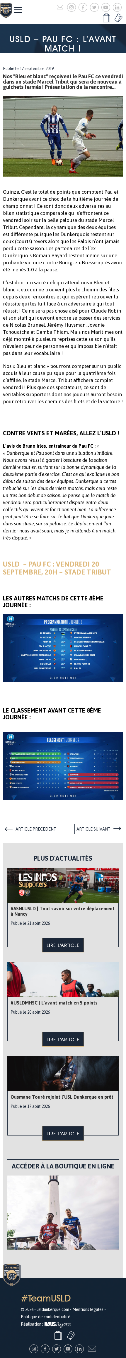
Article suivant (93, 829)
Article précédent (36, 829)
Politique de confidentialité (45, 1316)
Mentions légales (87, 1309)
